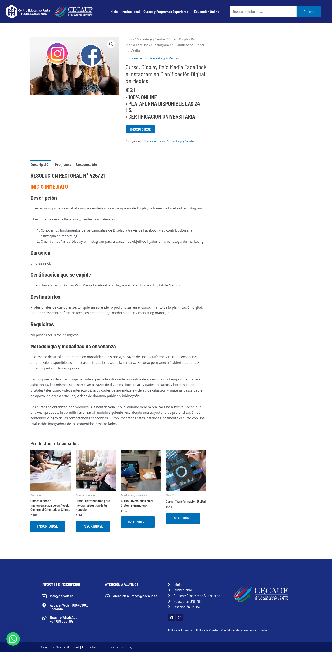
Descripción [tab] (40, 164)
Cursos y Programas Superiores (165, 11)
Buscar (308, 11)
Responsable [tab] (86, 164)
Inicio (114, 11)
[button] (111, 44)
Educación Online (206, 11)
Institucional (131, 11)
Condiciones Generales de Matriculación (244, 630)
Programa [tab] (63, 164)
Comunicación (137, 58)
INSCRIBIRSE (140, 129)
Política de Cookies (207, 630)
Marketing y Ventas (151, 39)
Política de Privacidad (181, 630)
